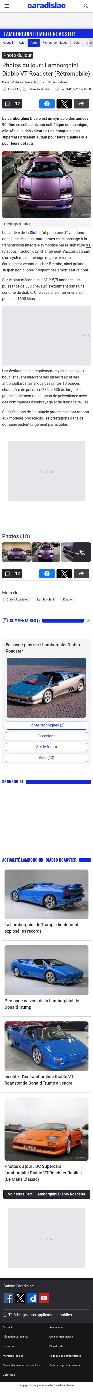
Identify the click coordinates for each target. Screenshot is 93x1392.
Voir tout (80, 553)
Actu (34, 42)
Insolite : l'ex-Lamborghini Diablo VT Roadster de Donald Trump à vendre (39, 1080)
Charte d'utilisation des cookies (21, 1365)
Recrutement (10, 1346)
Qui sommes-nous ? (61, 1336)
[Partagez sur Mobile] (82, 102)
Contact (7, 1327)
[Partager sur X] (65, 102)
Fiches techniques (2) (47, 725)
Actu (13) (46, 757)
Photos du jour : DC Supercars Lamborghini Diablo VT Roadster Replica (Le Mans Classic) (43, 1173)
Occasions (46, 736)
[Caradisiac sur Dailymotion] (32, 1298)
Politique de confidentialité (65, 1355)
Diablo (35, 232)
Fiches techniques (55, 42)
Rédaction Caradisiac (15, 1336)
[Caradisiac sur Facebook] (9, 1298)
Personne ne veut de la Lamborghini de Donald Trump (42, 1004)
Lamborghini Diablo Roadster (39, 33)
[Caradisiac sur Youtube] (44, 1298)
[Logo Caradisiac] (47, 10)
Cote (76, 42)
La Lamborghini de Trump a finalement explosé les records (41, 928)
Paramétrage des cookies (64, 1365)
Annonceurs (56, 1327)
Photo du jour (17, 55)
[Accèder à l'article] (46, 894)
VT (88, 245)
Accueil (8, 42)
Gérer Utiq (9, 1374)
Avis (22, 42)
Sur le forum (46, 746)
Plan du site (56, 1346)
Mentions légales (13, 1355)
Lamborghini (45, 599)
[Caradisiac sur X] (21, 1298)
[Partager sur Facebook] (48, 102)
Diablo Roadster (17, 599)
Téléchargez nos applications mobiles (40, 1315)
